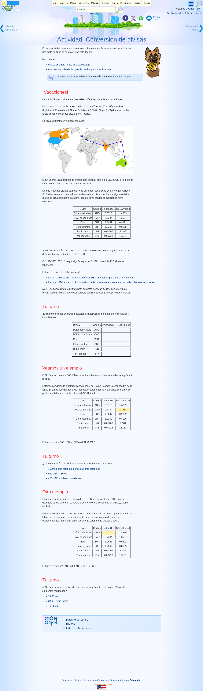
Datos (73, 3)
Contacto (102, 680)
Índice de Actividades (78, 628)
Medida (94, 3)
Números (105, 3)
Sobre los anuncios (193, 13)
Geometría (83, 3)
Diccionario (125, 3)
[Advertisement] (101, 655)
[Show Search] (199, 7)
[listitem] (55, 3)
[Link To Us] (156, 18)
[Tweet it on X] (133, 18)
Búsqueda (67, 680)
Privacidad (135, 680)
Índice (78, 680)
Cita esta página (118, 680)
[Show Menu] (191, 7)
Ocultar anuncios (175, 13)
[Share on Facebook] (125, 18)
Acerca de (89, 680)
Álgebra (64, 3)
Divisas (70, 624)
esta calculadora (81, 64)
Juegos (136, 3)
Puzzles (146, 3)
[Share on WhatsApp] (140, 18)
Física (115, 3)
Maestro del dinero (77, 619)
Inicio (55, 3)
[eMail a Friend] (148, 18)
